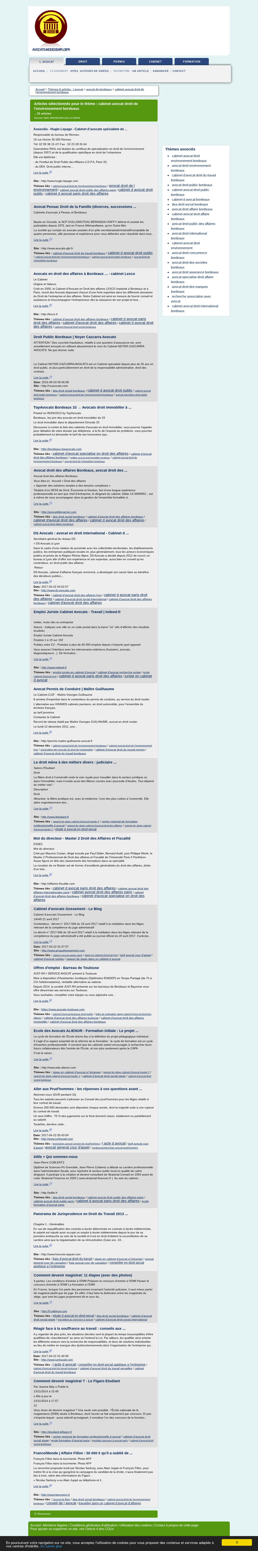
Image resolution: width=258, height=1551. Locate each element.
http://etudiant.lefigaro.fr (57, 1432)
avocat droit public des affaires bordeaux (193, 226)
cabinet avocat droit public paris (54, 1201)
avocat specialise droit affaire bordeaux (192, 279)
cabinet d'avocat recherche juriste (119, 672)
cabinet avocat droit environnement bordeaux (189, 158)
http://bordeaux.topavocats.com (61, 449)
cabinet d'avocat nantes (49, 959)
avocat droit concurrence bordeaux (189, 255)
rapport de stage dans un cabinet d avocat (93, 959)
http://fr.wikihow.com (54, 1311)
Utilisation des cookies (136, 1525)
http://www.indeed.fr (54, 667)
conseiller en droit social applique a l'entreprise (112, 1364)
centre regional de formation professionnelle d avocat (87, 1436)
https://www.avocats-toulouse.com (63, 1009)
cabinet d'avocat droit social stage (104, 1076)
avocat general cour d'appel (67, 1147)
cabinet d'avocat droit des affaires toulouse (71, 1017)
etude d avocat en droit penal (76, 829)
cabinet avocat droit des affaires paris (102, 892)
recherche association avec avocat (191, 299)
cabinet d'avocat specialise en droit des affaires (90, 454)
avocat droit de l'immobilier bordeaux (84, 461)
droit (82, 61)
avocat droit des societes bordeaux (189, 265)
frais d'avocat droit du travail (72, 1259)
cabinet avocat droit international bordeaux (194, 308)
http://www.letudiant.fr (55, 816)
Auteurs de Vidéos (94, 71)
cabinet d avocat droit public (130, 253)
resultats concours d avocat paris (110, 1440)
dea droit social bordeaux (69, 390)
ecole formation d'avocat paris (70, 1440)
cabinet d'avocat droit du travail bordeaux (79, 253)
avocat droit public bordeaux (192, 185)
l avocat (47, 61)
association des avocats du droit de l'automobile (67, 749)
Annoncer (161, 71)
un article (140, 71)
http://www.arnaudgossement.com (63, 950)
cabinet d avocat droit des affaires (117, 520)
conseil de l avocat (61, 1503)
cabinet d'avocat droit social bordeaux (75, 327)
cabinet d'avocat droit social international (80, 599)
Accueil (39, 71)
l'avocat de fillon (61, 1499)
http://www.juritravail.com (57, 1138)
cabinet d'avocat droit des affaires (90, 323)
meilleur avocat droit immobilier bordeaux (90, 457)
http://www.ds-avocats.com (58, 590)
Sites (74, 71)
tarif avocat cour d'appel (135, 955)
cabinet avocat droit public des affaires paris (88, 190)
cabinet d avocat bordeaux (191, 199)
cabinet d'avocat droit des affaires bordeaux (80, 319)
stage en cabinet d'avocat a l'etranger (77, 1072)
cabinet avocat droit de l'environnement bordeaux (80, 186)
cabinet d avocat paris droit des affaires (76, 194)
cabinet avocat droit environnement (185, 245)
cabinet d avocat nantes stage (67, 955)
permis (119, 61)
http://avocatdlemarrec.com (59, 512)
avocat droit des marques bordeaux (189, 289)
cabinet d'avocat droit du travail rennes (120, 749)
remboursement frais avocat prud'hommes (115, 1147)
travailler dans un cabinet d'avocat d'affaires (110, 1503)
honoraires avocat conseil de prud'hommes (76, 1143)
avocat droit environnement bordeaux (191, 168)
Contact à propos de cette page (176, 1525)
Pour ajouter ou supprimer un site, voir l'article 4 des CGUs (72, 1529)
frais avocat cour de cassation (88, 1262)
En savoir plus (51, 1546)
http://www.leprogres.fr (55, 1494)
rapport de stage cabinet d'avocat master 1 (57, 1076)
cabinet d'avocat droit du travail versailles (106, 1368)
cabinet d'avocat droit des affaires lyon (77, 595)
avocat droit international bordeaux (189, 236)
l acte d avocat (114, 1143)
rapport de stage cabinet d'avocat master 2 (76, 821)
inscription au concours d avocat (75, 1319)
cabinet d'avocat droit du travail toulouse (55, 1368)
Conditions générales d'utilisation (93, 1525)
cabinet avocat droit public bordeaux (111, 257)
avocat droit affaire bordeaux (192, 209)
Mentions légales (55, 1525)
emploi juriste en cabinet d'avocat (74, 672)
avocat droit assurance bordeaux (195, 272)
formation (191, 61)
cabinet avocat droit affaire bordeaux (54, 524)
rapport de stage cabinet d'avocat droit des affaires (94, 825)
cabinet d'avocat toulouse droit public (73, 1014)
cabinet (155, 61)
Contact (179, 71)
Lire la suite (41, 172)
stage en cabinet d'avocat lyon (101, 955)
